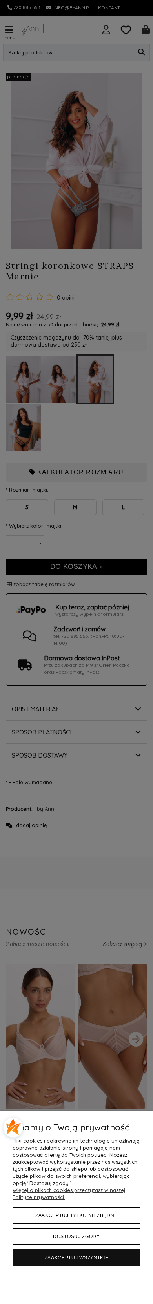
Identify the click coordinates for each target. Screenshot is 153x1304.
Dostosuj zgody (76, 1236)
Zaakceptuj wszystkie (77, 1258)
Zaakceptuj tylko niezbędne (76, 1215)
